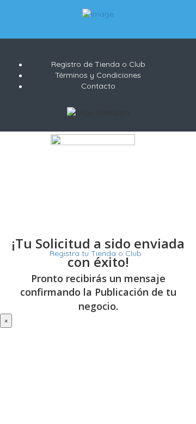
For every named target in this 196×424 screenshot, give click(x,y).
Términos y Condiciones (98, 75)
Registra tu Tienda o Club (94, 253)
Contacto (98, 86)
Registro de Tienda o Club (98, 64)
